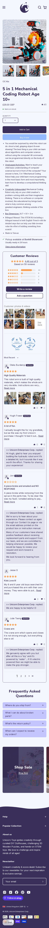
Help (5, 816)
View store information (15, 246)
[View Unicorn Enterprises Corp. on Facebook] (17, 892)
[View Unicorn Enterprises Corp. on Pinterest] (23, 892)
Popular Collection (12, 825)
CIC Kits (6, 81)
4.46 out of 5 (31, 261)
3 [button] (25, 676)
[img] (44, 104)
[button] (39, 7)
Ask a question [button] (24, 295)
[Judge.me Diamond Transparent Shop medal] (30, 343)
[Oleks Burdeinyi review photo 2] (24, 398)
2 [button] (21, 676)
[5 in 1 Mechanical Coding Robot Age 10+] (8, 71)
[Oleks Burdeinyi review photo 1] (10, 398)
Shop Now (23, 773)
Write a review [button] (24, 289)
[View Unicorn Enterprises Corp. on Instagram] (5, 892)
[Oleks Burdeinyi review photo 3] (39, 398)
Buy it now (24, 137)
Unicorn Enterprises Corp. (19, 911)
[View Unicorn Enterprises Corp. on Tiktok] (11, 892)
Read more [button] (9, 388)
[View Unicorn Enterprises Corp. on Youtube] (29, 892)
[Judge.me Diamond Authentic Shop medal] (17, 343)
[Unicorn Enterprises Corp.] (24, 7)
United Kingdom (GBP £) (15, 907)
